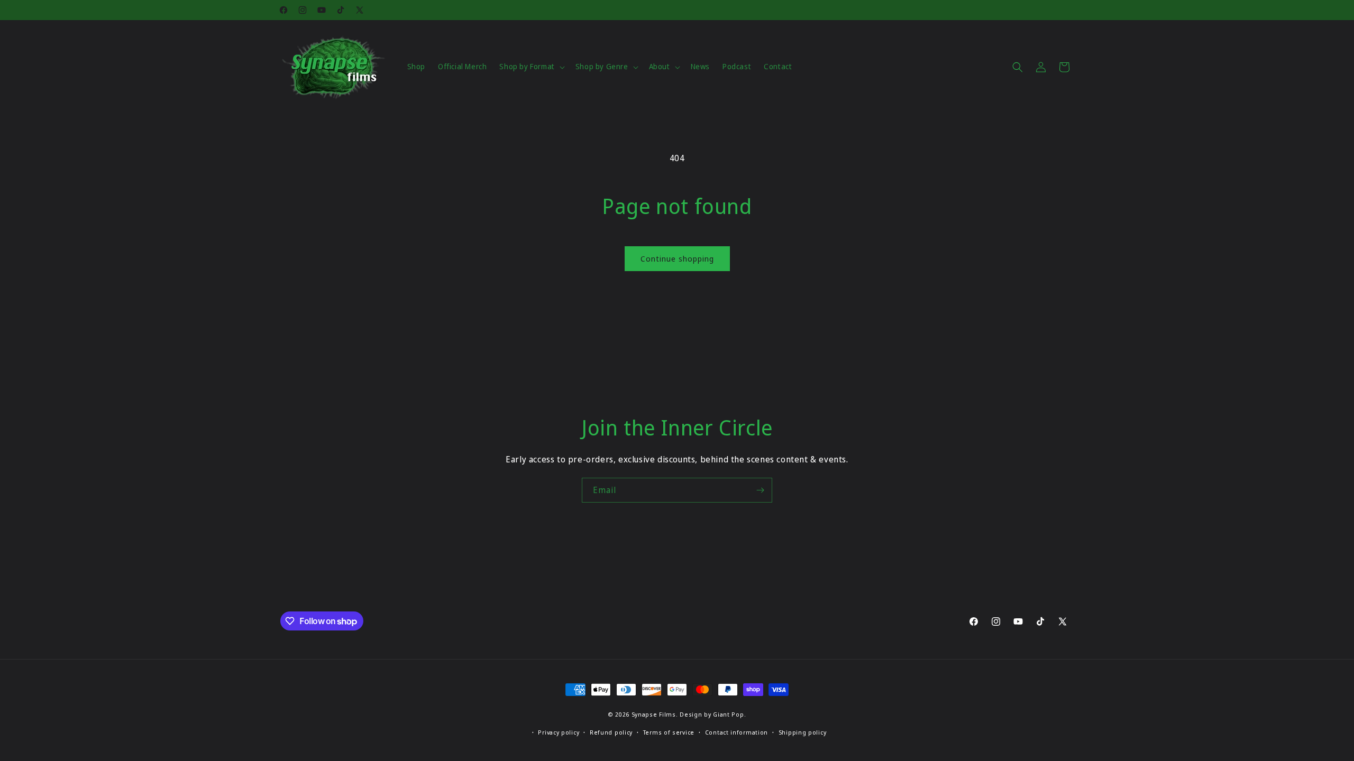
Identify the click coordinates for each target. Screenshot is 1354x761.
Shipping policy (803, 732)
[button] (531, 66)
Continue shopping (677, 258)
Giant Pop (728, 714)
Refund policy (611, 732)
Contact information (736, 732)
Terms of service (668, 732)
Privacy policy (558, 732)
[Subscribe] (760, 490)
